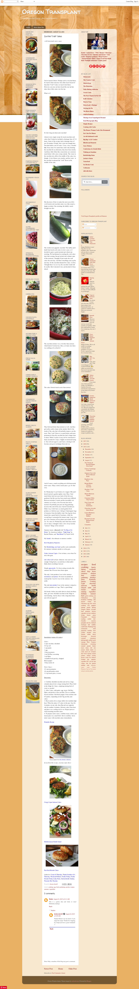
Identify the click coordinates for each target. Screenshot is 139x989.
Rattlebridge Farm (89, 155)
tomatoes (84, 573)
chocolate (92, 583)
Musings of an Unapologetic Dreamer (94, 118)
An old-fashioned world (90, 136)
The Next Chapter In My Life (92, 96)
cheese (83, 571)
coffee (89, 634)
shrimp (83, 607)
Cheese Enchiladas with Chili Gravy (93, 261)
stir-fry (89, 623)
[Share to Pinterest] (71, 884)
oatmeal (88, 655)
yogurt (88, 667)
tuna (95, 661)
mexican (84, 585)
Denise (51, 899)
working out (92, 596)
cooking (51, 887)
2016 (85, 444)
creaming (93, 644)
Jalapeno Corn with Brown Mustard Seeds (90, 474)
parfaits (91, 671)
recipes (72, 887)
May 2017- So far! (92, 358)
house (94, 571)
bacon (88, 615)
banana (83, 634)
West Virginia (91, 642)
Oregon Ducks (85, 609)
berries (94, 611)
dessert (83, 601)
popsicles (83, 630)
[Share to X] (67, 884)
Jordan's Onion (88, 158)
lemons (94, 617)
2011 (85, 556)
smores (82, 667)
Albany (83, 663)
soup (94, 598)
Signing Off (92, 278)
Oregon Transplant (51, 11)
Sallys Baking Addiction (90, 89)
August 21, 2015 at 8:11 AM (62, 899)
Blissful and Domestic (89, 143)
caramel (83, 638)
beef (82, 611)
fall (91, 603)
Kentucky (92, 579)
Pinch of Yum (87, 102)
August (87, 460)
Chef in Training (88, 114)
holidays (93, 577)
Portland (83, 659)
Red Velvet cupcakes (86, 653)
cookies (93, 575)
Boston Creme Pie (86, 657)
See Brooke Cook (88, 165)
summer (46, 889)
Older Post (73, 968)
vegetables (52, 889)
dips (88, 659)
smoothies (83, 661)
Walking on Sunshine (89, 152)
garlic (86, 596)
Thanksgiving (92, 627)
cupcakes (83, 613)
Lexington (93, 651)
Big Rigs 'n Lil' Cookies (90, 140)
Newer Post (48, 968)
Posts (85, 224)
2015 (85, 447)
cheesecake (84, 644)
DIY (87, 661)
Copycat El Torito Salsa (92, 296)
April (86, 536)
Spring (94, 607)
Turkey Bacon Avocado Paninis (92, 377)
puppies (93, 605)
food (57, 887)
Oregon (83, 587)
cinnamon (93, 638)
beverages (84, 636)
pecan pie (87, 651)
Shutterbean (87, 83)
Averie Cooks (87, 92)
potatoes (87, 611)
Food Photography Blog (90, 121)
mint (94, 628)
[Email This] (63, 884)
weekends (92, 569)
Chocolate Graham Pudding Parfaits (92, 418)
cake (94, 599)
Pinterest (94, 657)
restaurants (84, 628)
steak (88, 665)
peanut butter (91, 646)
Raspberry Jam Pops (89, 480)
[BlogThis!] (65, 884)
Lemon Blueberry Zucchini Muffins (90, 514)
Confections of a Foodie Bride (92, 149)
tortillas (90, 630)
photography (84, 640)
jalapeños (93, 659)
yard (94, 587)
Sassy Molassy (87, 146)
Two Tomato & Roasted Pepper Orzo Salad (90, 464)
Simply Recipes (87, 124)
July (86, 528)
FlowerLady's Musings (90, 105)
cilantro (92, 650)
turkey (87, 648)
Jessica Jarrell (58, 914)
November (88, 452)
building (89, 599)
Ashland (93, 623)
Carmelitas (88, 525)
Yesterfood (86, 161)
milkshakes (93, 665)
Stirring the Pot (88, 108)
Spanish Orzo (92, 316)
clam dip (88, 663)
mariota (93, 621)
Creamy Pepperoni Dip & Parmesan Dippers (92, 399)
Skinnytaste (87, 77)
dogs (88, 571)
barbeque (83, 625)
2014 (85, 548)
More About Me (39, 27)
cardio (89, 619)
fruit (82, 575)
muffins (94, 625)
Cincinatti (84, 617)
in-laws (89, 613)
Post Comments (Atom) (58, 973)
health (94, 585)
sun (95, 601)
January (87, 545)
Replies (53, 910)
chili (91, 648)
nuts (95, 648)
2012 (85, 554)
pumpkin (83, 623)
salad (89, 587)
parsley (68, 887)
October (87, 455)
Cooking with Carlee (89, 127)
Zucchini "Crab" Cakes (89, 490)
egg (55, 887)
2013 (85, 551)
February (88, 542)
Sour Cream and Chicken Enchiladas (89, 504)
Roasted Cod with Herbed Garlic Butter (90, 520)
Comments (87, 228)
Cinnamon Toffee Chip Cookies (89, 499)
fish (89, 625)
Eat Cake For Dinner (89, 133)
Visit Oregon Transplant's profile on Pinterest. (94, 216)
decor (94, 634)
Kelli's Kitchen (87, 99)
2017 (85, 441)
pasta (83, 579)
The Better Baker (88, 111)
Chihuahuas (84, 598)
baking (83, 569)
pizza (94, 615)
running (83, 591)
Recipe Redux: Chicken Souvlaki (89, 484)
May (86, 533)
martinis (87, 671)
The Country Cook (89, 80)
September (88, 457)
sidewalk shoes (87, 171)
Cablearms (86, 168)
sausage (83, 642)
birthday (84, 594)
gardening (62, 887)
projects (83, 650)
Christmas (84, 603)
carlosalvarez (75, 981)
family (93, 567)
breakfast (83, 599)
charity (87, 650)
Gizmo (83, 589)
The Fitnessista (87, 86)
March (87, 539)
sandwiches (84, 627)
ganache (94, 663)
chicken (93, 573)
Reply (50, 906)
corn (90, 661)
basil (82, 596)
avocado (93, 609)
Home (28, 27)
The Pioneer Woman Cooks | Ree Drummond (96, 130)
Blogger (89, 981)
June (86, 531)
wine (94, 632)
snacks (88, 607)
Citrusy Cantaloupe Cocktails (90, 469)
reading (83, 619)
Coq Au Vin (89, 669)
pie (92, 661)
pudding (83, 665)
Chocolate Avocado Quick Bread (90, 509)
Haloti (93, 589)
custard (83, 646)
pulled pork (92, 640)
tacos (82, 648)
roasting (94, 655)
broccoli (93, 636)
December (88, 449)
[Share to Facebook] (69, 884)
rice (89, 605)
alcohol (89, 632)
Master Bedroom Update (89, 494)
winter (89, 601)
